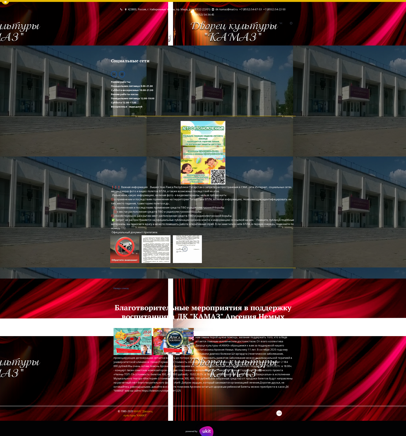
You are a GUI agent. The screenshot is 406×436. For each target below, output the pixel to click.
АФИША (123, 38)
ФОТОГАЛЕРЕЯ (189, 38)
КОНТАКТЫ (167, 38)
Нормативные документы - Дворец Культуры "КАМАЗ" (239, 38)
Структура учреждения (294, 38)
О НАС (104, 38)
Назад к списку (121, 288)
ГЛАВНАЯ (88, 38)
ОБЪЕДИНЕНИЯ (144, 38)
